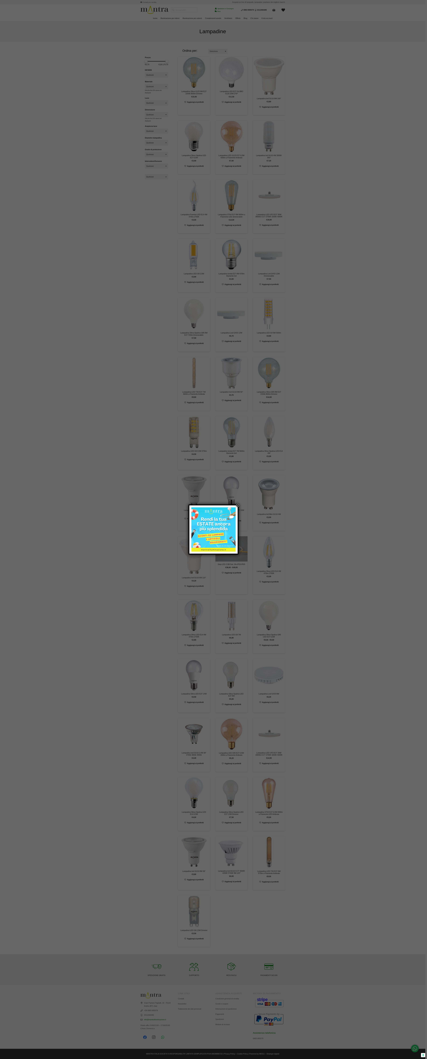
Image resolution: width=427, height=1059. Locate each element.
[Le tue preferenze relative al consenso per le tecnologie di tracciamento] (423, 1055)
